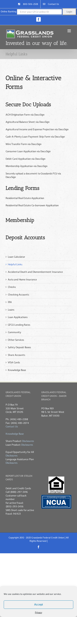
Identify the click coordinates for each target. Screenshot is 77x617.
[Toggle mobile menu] (69, 31)
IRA (10, 302)
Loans (11, 309)
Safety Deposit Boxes (19, 347)
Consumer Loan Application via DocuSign (28, 151)
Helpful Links (15, 264)
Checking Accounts (18, 294)
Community (14, 332)
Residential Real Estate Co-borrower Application (32, 205)
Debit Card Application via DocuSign (25, 158)
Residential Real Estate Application (25, 198)
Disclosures (28, 441)
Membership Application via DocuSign (26, 166)
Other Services (16, 339)
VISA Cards (14, 362)
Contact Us (12, 426)
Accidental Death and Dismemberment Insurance (35, 271)
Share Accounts (16, 355)
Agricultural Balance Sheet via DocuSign (28, 122)
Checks (12, 287)
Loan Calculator (16, 256)
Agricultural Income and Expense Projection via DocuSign (37, 129)
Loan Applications (17, 317)
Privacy (38, 612)
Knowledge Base (17, 370)
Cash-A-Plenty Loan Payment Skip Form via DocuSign (35, 136)
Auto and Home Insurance (22, 279)
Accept (38, 604)
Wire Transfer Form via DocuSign (23, 144)
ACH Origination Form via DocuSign (25, 114)
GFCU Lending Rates (19, 324)
